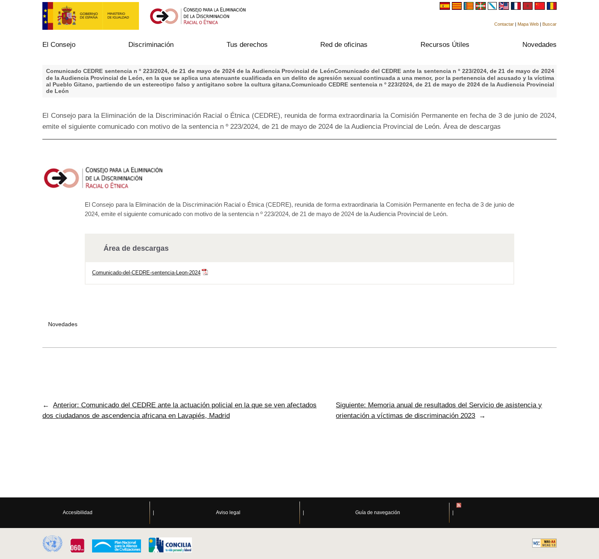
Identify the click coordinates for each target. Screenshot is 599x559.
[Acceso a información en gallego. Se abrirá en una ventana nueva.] (493, 7)
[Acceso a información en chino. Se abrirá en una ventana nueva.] (540, 7)
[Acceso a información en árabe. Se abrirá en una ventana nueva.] (529, 7)
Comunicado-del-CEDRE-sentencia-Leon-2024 (146, 273)
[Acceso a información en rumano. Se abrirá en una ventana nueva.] (552, 7)
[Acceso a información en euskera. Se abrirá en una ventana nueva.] (481, 7)
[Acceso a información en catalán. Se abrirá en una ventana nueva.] (458, 7)
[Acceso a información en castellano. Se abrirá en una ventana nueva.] (445, 7)
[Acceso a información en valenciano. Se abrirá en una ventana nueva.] (470, 7)
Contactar (504, 24)
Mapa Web (528, 24)
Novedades (62, 324)
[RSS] (527, 513)
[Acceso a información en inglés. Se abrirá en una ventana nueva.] (505, 7)
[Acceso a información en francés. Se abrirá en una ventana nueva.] (517, 7)
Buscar (549, 24)
